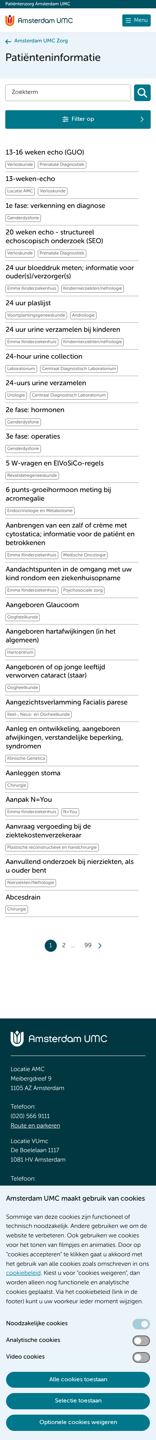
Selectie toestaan (78, 1401)
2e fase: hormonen (35, 410)
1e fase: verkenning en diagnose (55, 206)
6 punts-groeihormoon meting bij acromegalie (58, 495)
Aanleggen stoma (33, 773)
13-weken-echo (30, 179)
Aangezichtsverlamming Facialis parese (67, 703)
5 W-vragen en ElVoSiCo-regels (55, 464)
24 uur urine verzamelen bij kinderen (63, 330)
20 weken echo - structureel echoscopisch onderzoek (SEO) (54, 237)
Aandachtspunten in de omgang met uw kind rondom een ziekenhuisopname (69, 574)
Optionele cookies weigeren (78, 1423)
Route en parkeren (35, 1126)
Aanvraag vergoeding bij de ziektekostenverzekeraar (48, 831)
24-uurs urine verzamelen (46, 383)
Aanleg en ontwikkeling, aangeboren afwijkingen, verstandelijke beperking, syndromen (64, 738)
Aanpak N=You (29, 800)
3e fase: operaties (33, 437)
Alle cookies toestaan (78, 1380)
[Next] (99, 945)
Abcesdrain (23, 898)
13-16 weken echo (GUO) (45, 153)
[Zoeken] (142, 92)
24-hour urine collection (44, 357)
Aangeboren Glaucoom (42, 605)
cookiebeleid (23, 1273)
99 (88, 946)
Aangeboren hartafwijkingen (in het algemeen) (60, 636)
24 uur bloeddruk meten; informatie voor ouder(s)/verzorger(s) (70, 273)
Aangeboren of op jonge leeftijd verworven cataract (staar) (55, 672)
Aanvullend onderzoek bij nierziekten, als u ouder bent (70, 867)
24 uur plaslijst (28, 303)
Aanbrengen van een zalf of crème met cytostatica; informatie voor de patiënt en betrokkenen (70, 535)
